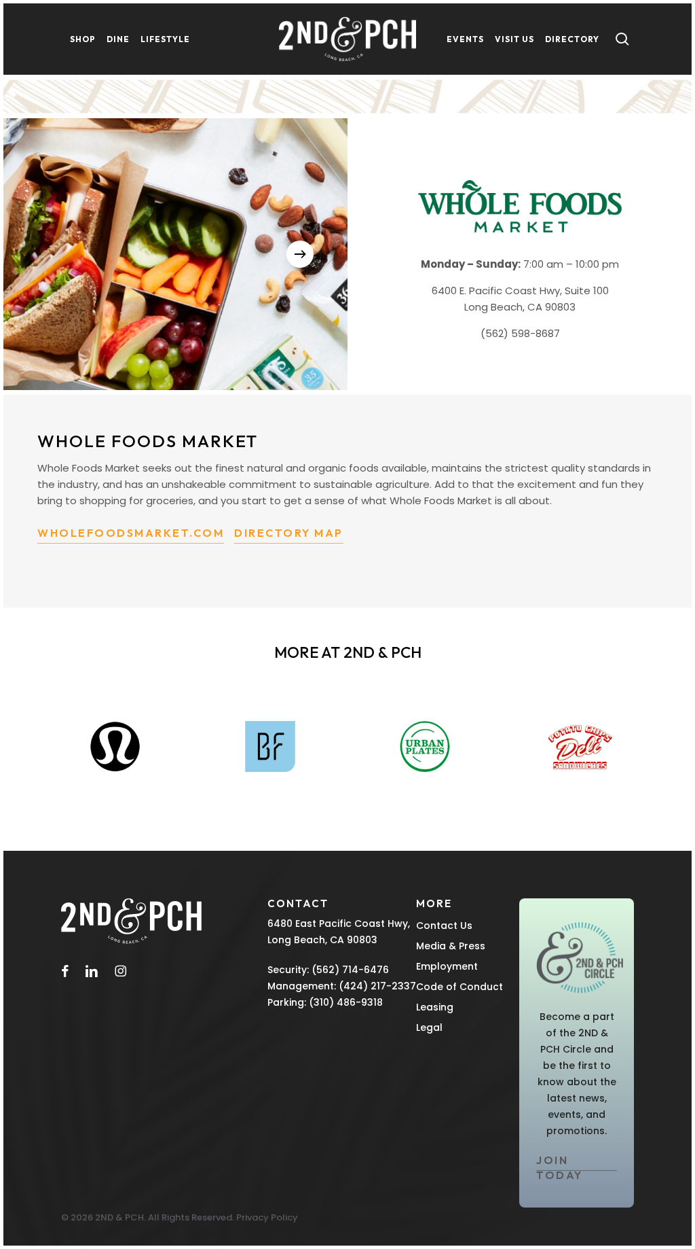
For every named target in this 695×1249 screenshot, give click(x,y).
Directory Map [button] (288, 533)
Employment (447, 966)
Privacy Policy (267, 1217)
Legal (429, 1027)
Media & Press (450, 946)
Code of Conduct (459, 986)
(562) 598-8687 (520, 333)
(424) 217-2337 (377, 986)
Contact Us (444, 925)
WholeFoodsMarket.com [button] (130, 533)
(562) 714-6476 (350, 970)
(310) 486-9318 (346, 1002)
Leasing (434, 1007)
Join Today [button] (559, 1167)
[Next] (300, 254)
